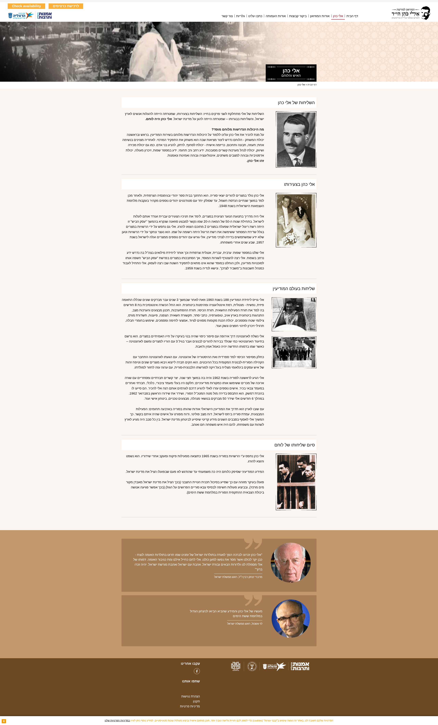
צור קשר (227, 16)
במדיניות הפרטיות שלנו (117, 720)
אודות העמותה (276, 16)
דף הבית (352, 16)
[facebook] (197, 671)
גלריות (240, 16)
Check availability (26, 6)
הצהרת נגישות (190, 696)
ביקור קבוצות (298, 16)
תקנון (196, 701)
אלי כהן (338, 16)
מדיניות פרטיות (190, 706)
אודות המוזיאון (320, 16)
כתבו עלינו (255, 16)
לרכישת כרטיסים (66, 6)
